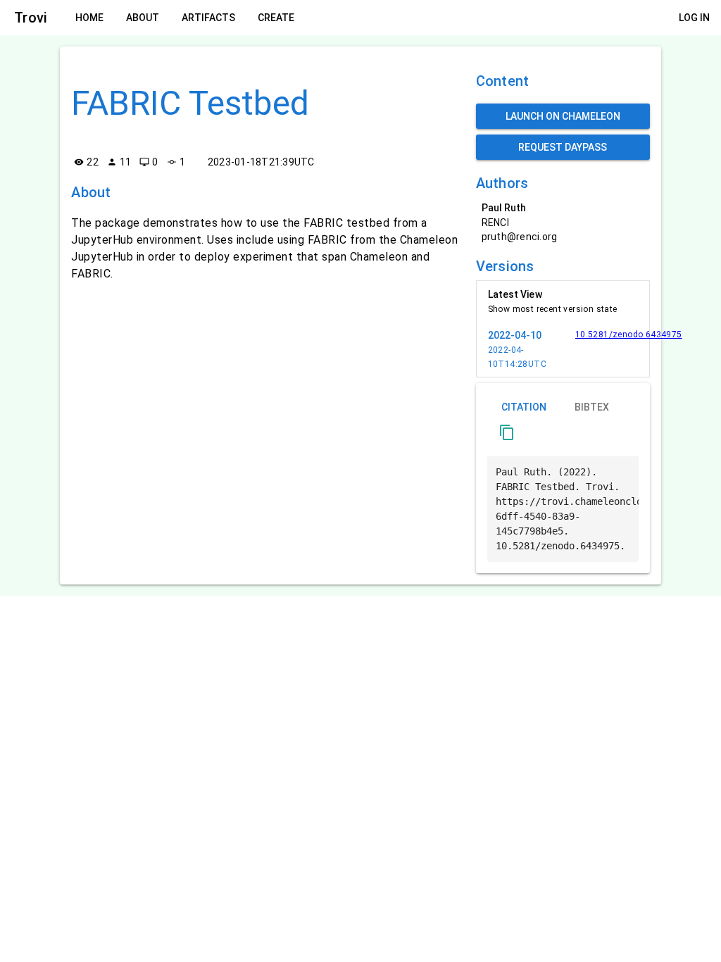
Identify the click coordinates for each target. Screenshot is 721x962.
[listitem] (563, 301)
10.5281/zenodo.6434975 (628, 334)
